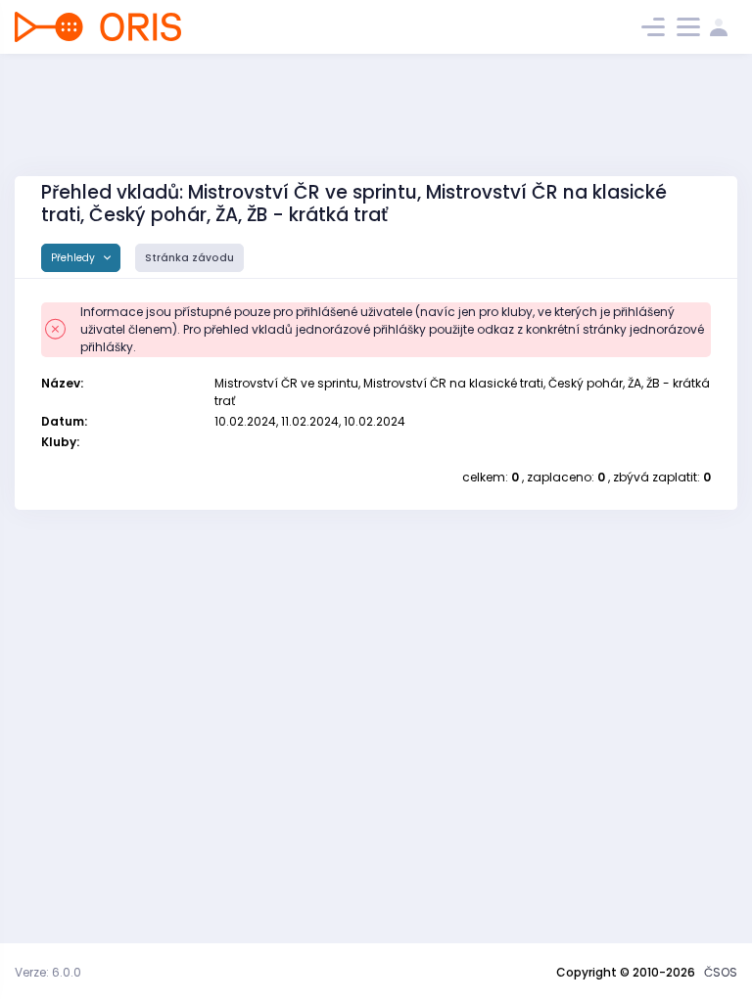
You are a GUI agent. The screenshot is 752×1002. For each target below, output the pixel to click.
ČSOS (720, 972)
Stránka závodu (189, 257)
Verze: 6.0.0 (48, 972)
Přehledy (74, 257)
